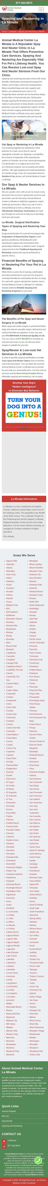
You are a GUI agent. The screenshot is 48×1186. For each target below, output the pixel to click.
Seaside (33, 874)
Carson (9, 687)
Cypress (10, 755)
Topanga (33, 969)
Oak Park (33, 619)
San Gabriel (34, 799)
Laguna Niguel (12, 942)
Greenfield (10, 864)
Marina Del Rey (13, 1014)
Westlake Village (36, 1031)
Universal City (35, 990)
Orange (32, 632)
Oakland (33, 622)
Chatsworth (11, 700)
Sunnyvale (34, 942)
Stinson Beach (35, 929)
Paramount (34, 663)
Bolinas (9, 632)
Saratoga (33, 864)
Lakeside (10, 959)
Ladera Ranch (12, 932)
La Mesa (10, 922)
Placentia (33, 687)
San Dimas (34, 789)
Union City (34, 986)
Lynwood (10, 1000)
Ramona (33, 731)
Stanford (33, 922)
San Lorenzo (35, 820)
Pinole (32, 683)
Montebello (11, 1044)
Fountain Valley (13, 830)
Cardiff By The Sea (14, 670)
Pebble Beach (35, 670)
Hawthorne (11, 878)
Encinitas (10, 806)
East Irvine (11, 779)
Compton (10, 721)
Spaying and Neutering (12, 1126)
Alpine (9, 578)
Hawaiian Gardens (14, 874)
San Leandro (35, 816)
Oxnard (32, 636)
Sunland (33, 939)
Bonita (9, 636)
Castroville (11, 694)
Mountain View (35, 571)
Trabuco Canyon (36, 976)
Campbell (10, 660)
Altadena (10, 581)
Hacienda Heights (14, 867)
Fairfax (9, 816)
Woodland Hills (36, 1051)
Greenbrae (11, 860)
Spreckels (33, 915)
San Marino (34, 826)
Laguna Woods (13, 946)
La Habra (10, 915)
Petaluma (33, 673)
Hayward (10, 881)
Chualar (9, 711)
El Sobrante (11, 796)
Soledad (33, 898)
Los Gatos (10, 997)
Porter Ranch (35, 724)
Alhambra (10, 571)
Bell (8, 609)
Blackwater (11, 629)
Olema (32, 626)
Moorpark (33, 561)
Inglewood (10, 895)
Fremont (10, 833)
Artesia (9, 595)
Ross (31, 769)
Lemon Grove (12, 973)
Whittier (32, 1038)
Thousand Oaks (36, 963)
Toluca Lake (34, 966)
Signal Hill (34, 884)
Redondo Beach (36, 755)
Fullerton (10, 837)
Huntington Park (13, 891)
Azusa (9, 602)
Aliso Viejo (11, 574)
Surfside (33, 952)
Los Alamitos (11, 986)
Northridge (34, 609)
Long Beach (11, 983)
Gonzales (10, 854)
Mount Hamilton (36, 568)
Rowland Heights (37, 772)
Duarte (9, 775)
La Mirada (12, 31)
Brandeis (10, 639)
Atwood (9, 598)
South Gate (34, 908)
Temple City (34, 959)
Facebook (31, 1183)
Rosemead (34, 765)
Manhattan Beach (14, 1007)
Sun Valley (34, 935)
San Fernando (35, 792)
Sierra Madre (35, 881)
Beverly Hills (11, 626)
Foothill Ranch (12, 823)
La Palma (10, 929)
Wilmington (34, 1041)
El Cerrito (10, 786)
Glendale (10, 847)
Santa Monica (35, 854)
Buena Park (11, 646)
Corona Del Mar (13, 728)
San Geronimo (35, 803)
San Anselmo (35, 779)
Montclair (10, 1041)
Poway (32, 728)
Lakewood (10, 963)
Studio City (34, 932)
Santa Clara (34, 847)
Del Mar (9, 762)
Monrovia (10, 1038)
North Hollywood (36, 605)
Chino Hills (11, 707)
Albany (9, 568)
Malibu (9, 1004)
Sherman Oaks (35, 878)
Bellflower (10, 615)
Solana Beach (35, 895)
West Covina (35, 1021)
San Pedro (34, 833)
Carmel (9, 673)
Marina (9, 1010)
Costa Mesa (11, 738)
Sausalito (33, 867)
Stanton (32, 925)
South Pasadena (36, 912)
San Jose (33, 806)
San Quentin (34, 837)
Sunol (32, 946)
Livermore (10, 976)
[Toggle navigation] (41, 9)
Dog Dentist (7, 1121)
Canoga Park (12, 663)
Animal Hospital (9, 1111)
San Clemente (35, 782)
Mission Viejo (12, 1034)
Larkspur (10, 966)
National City (35, 574)
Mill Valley (10, 1024)
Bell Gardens (12, 612)
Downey (10, 772)
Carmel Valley (12, 683)
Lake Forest (11, 956)
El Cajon (10, 782)
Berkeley (10, 622)
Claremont (10, 717)
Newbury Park (35, 585)
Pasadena (33, 666)
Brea (8, 643)
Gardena (10, 843)
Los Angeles (11, 993)
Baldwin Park (12, 605)
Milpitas (9, 1027)
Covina (9, 741)
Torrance (33, 973)
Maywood (10, 1017)
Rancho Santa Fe (37, 741)
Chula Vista (11, 714)
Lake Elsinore (12, 952)
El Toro (9, 799)
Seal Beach (34, 871)
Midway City (11, 1021)
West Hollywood (36, 1027)
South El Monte (36, 905)
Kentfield (10, 908)
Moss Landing (35, 564)
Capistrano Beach (14, 666)
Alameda (10, 564)
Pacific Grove (35, 639)
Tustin (32, 983)
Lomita (9, 980)
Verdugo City (35, 1010)
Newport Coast (35, 595)
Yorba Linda (34, 1055)
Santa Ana (34, 843)
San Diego (34, 786)
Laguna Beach (12, 935)
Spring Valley (35, 918)
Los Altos (10, 990)
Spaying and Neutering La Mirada (31, 31)
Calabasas (11, 653)
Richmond (33, 762)
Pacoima (33, 646)
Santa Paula (34, 857)
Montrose (10, 1055)
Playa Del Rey (35, 690)
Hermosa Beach (13, 884)
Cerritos (9, 697)
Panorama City (35, 660)
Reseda (32, 758)
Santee (32, 860)
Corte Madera (12, 735)
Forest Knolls (12, 826)
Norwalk (33, 612)
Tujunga (33, 980)
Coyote (9, 745)
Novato (32, 615)
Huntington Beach (14, 888)
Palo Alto (33, 649)
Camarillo (10, 656)
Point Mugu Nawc (37, 700)
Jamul (9, 905)
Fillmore (9, 820)
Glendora (10, 850)
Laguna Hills (11, 939)
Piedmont (33, 680)
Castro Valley (12, 690)
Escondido (11, 813)
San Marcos (34, 823)
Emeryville (11, 803)
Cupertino (10, 752)
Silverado (33, 888)
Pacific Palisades (37, 643)
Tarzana (32, 956)
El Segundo (11, 792)
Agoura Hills (11, 561)
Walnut (32, 1017)
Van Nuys (33, 1000)
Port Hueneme (35, 714)
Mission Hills (11, 1031)
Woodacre (33, 1048)
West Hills (33, 1024)
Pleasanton (34, 697)
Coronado (10, 731)
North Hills (34, 602)
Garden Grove (12, 840)
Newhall (33, 588)
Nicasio (32, 598)
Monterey (10, 1048)
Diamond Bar (12, 765)
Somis (32, 901)
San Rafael (34, 840)
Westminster (34, 1034)
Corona (9, 724)
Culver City (11, 748)
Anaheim (10, 588)
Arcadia (9, 592)
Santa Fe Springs (37, 850)
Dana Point (11, 758)
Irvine (8, 901)
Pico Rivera (34, 677)
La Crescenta (12, 912)
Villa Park (33, 1014)
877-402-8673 (24, 2)
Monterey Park (12, 1051)
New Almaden (35, 578)
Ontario (32, 629)
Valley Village (35, 997)
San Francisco (35, 796)
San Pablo (34, 830)
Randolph (33, 752)
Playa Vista (34, 694)
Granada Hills (12, 857)
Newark (32, 581)
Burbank (10, 649)
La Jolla (9, 918)
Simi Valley (34, 891)
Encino (9, 809)
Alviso (9, 585)
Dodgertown (11, 769)
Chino (9, 704)
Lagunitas (10, 949)
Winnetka (33, 1044)
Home (4, 31)
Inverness (10, 898)
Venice (32, 1004)
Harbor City (11, 871)
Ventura (32, 1007)
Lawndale (10, 969)
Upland (32, 993)
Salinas (32, 775)
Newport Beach (36, 592)
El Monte (10, 789)
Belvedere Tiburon (14, 619)
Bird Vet (5, 1116)
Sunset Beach (35, 949)
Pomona (33, 711)
